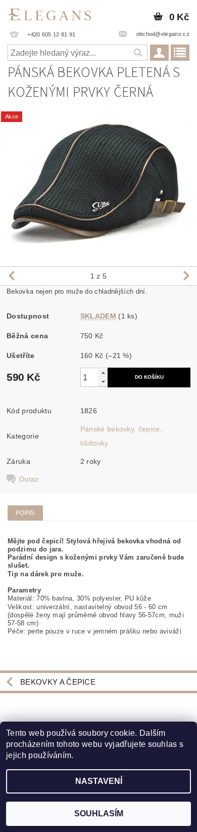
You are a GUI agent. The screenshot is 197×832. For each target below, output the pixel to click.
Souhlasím (98, 813)
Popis (25, 513)
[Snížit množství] (103, 381)
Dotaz (29, 479)
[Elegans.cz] (49, 13)
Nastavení (98, 781)
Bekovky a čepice (57, 682)
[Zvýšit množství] (103, 372)
